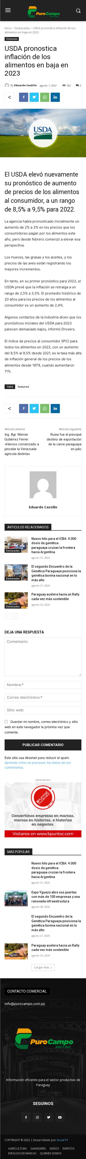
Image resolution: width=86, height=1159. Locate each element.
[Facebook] (23, 97)
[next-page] (15, 616)
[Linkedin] (55, 97)
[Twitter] (34, 97)
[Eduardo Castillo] (8, 85)
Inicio (8, 28)
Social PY (62, 1140)
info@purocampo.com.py (25, 1004)
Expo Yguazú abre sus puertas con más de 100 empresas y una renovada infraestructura (55, 896)
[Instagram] (37, 1117)
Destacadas (22, 28)
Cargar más (41, 967)
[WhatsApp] (44, 97)
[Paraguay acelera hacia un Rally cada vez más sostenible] (16, 600)
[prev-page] (7, 616)
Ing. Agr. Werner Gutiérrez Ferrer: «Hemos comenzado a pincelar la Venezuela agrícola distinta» (22, 444)
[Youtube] (59, 1117)
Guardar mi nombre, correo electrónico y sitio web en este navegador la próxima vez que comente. (41, 727)
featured (23, 386)
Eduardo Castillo (25, 85)
